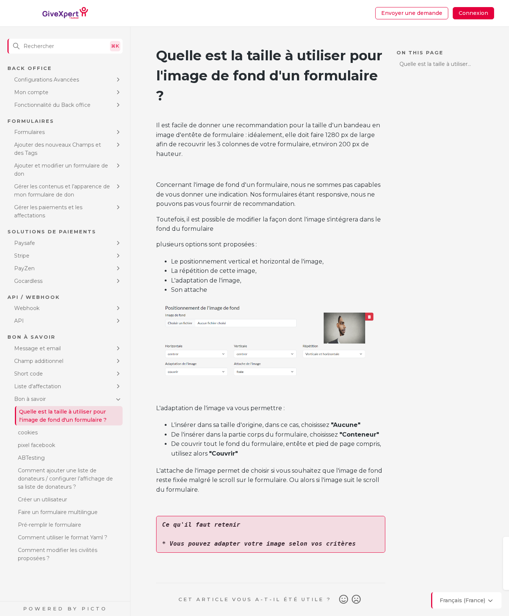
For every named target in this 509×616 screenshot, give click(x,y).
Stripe (21, 255)
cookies (28, 432)
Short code (28, 373)
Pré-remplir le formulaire (49, 524)
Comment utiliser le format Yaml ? (62, 537)
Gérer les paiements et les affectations (48, 211)
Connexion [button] (473, 13)
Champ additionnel (38, 361)
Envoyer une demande (411, 13)
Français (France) (463, 600)
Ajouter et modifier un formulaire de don (61, 169)
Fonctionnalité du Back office (52, 105)
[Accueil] (65, 13)
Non (356, 599)
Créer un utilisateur (42, 499)
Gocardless (28, 281)
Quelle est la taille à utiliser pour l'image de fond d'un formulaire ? (63, 415)
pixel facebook (36, 445)
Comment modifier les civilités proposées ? (57, 554)
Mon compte (31, 92)
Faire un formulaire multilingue (58, 512)
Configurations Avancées (46, 79)
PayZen (24, 268)
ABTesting (31, 457)
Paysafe (24, 243)
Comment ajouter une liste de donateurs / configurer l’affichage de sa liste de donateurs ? (65, 478)
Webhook (26, 308)
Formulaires (29, 132)
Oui (343, 599)
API (19, 320)
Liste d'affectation (37, 386)
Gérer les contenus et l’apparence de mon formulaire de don (62, 190)
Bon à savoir (30, 399)
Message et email (37, 348)
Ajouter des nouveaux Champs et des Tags (57, 148)
